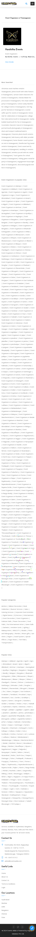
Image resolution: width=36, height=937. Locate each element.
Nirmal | (27, 752)
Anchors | (5, 606)
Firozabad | (23, 694)
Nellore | (21, 752)
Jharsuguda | (6, 719)
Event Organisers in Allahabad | (20, 204)
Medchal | (12, 743)
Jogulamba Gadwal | (25, 719)
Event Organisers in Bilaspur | (12, 244)
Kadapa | (10, 722)
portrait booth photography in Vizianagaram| (17, 128)
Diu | (5, 691)
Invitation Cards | (17, 627)
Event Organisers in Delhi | (11, 262)
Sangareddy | (27, 771)
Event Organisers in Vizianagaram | (14, 569)
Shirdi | (11, 774)
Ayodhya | (6, 670)
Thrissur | (5, 786)
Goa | (12, 697)
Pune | (22, 761)
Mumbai (4, 903)
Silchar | (5, 777)
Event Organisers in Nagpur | (12, 439)
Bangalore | (23, 670)
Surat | (20, 780)
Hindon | (19, 704)
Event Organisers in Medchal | (13, 420)
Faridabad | (14, 694)
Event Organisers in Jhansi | (20, 350)
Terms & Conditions (8, 884)
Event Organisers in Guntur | (18, 302)
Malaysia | (17, 740)
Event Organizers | (23, 618)
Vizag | (24, 795)
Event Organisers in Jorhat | (18, 359)
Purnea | (28, 761)
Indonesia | (23, 707)
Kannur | (5, 725)
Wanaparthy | (17, 798)
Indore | (30, 707)
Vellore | (12, 792)
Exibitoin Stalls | (7, 621)
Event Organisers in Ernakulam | (14, 283)
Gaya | (29, 694)
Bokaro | (30, 679)
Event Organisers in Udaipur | (19, 545)
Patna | (13, 758)
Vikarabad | (6, 795)
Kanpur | (11, 725)
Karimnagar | (19, 725)
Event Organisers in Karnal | (12, 375)
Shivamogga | (19, 774)
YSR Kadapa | (16, 804)
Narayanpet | (6, 752)
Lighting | (26, 627)
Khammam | (14, 728)
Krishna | (13, 734)
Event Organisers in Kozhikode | (17, 393)
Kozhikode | (6, 734)
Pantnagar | (6, 758)
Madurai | (14, 737)
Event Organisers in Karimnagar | (21, 372)
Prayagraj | (6, 761)
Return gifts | (27, 633)
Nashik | (14, 752)
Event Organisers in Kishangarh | (13, 381)
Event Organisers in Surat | (18, 524)
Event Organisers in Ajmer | (11, 201)
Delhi (3, 907)
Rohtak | (6, 771)
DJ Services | (19, 615)
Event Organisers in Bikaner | (23, 241)
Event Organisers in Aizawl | (21, 198)
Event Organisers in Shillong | (21, 502)
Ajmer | (21, 664)
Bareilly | (6, 673)
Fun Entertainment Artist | (16, 624)
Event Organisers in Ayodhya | (22, 213)
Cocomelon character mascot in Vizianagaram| (17, 125)
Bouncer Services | (17, 609)
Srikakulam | (6, 780)
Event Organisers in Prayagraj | (13, 469)
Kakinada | (18, 722)
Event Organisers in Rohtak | (24, 493)
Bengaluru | (21, 673)
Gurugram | (19, 701)
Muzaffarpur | (20, 746)
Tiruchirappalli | (14, 786)
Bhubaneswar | (7, 679)
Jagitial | (27, 710)
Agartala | (20, 661)
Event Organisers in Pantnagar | (13, 460)
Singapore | (18, 777)
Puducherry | (15, 761)
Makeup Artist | (7, 630)
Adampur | (5, 661)
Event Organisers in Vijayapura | (19, 557)
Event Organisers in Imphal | (21, 320)
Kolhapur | (5, 731)
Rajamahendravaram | (26, 764)
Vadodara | (25, 789)
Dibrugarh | (24, 688)
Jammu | (22, 713)
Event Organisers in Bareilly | (19, 222)
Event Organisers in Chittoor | (12, 253)
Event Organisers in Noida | (11, 454)
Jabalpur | (12, 710)
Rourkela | (13, 771)
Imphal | (15, 707)
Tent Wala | (23, 640)
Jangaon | (5, 716)
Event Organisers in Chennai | (21, 250)
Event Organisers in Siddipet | (22, 509)
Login (3, 887)
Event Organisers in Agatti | (19, 192)
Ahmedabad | (8, 664)
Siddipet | (27, 774)
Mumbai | (11, 746)
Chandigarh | (6, 682)
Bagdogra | (14, 670)
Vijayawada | (28, 792)
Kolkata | (12, 731)
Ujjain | (12, 789)
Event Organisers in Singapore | (20, 515)
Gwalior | (5, 704)
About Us (5, 877)
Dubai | (9, 691)
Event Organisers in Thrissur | (22, 536)
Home (4, 873)
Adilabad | (13, 661)
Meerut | (19, 743)
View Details (9, 62)
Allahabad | (6, 667)
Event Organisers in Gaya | (19, 289)
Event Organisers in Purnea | (17, 475)
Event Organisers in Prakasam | (21, 466)
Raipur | (5, 764)
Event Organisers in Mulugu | (21, 426)
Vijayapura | (20, 792)
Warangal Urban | (8, 801)
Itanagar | (5, 710)
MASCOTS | (17, 630)
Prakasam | (29, 758)
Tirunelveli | (24, 786)
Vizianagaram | (7, 798)
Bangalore (5, 910)
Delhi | (21, 685)
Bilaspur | (23, 679)
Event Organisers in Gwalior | (20, 308)
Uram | (18, 789)
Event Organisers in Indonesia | (13, 323)
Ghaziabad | (6, 697)
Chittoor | (21, 682)
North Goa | (21, 755)
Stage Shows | (13, 640)
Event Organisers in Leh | (17, 399)
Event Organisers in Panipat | (22, 457)
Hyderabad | (7, 707)
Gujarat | (5, 701)
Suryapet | (26, 780)
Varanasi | (5, 792)
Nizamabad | (6, 755)
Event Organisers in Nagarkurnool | (22, 436)
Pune (3, 917)
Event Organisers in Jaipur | (17, 335)
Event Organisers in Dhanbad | (20, 265)
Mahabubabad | (23, 737)
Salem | (20, 771)
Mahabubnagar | (7, 740)
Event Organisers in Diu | (18, 274)
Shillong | (5, 774)
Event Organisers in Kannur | (12, 369)
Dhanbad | (5, 688)
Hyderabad (5, 900)
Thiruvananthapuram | (17, 783)
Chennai (4, 914)
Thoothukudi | (29, 783)
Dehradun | (15, 685)
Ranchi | (22, 767)
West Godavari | (20, 801)
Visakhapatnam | (16, 795)
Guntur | (11, 701)
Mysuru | (28, 746)
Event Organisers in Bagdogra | (13, 216)
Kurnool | (20, 734)
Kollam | (19, 731)
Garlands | (7, 627)
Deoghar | (28, 685)
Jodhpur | (14, 719)
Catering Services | (8, 612)
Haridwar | (12, 704)
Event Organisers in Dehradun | (22, 259)
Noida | (14, 755)
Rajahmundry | (13, 764)
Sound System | (20, 636)
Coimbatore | (29, 682)
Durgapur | (16, 691)
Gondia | (18, 697)
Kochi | (30, 728)
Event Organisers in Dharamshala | (14, 268)
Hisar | (25, 704)
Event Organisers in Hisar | (18, 314)
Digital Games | (8, 615)
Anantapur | (21, 667)
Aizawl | (16, 664)
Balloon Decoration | (16, 606)
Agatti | (27, 661)
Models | (24, 630)
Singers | (10, 636)
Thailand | (5, 783)
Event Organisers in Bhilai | (21, 232)
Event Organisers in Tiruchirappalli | (14, 539)
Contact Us (5, 880)
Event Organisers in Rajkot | (23, 487)
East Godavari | (26, 691)
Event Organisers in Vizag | (23, 566)
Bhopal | (31, 676)
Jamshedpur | (29, 713)
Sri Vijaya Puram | (28, 777)
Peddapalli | (20, 758)
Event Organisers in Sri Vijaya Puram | (15, 518)
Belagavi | (13, 673)
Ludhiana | (6, 737)
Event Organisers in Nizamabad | (19, 451)
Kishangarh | (23, 728)
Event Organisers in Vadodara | (14, 551)
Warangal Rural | (28, 798)
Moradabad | (27, 743)
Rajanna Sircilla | (7, 767)
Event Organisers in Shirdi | (11, 506)
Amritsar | (13, 667)
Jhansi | (29, 716)
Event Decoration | (9, 618)
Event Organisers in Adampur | (12, 186)
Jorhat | (4, 722)
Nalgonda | (23, 749)
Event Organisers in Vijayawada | (13, 560)
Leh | (26, 734)
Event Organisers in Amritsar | (12, 207)
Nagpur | (15, 749)
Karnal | (27, 725)
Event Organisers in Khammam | (23, 378)
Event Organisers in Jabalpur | (19, 329)
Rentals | (18, 633)
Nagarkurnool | (7, 749)
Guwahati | (27, 701)
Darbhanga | (6, 685)
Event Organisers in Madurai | (19, 405)
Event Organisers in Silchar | (12, 512)
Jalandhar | (15, 713)
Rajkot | (16, 767)
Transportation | (7, 643)
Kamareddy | (26, 722)
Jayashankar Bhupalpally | (17, 716)
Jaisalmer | (7, 713)
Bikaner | (16, 679)
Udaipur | (6, 789)
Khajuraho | (6, 728)
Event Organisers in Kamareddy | (21, 366)
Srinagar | (14, 780)
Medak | (6, 743)
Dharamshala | (14, 688)
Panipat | (29, 755)
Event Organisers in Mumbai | (12, 429)
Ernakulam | (6, 694)
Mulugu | (5, 746)
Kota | (24, 731)
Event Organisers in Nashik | (13, 445)
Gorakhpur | (25, 697)
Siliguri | (11, 777)
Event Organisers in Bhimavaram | (14, 235)
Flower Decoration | (20, 621)
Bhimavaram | (22, 676)
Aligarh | (27, 664)
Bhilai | (14, 676)
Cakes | (27, 609)
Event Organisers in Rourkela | (12, 496)
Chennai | (14, 682)
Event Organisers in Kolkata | (19, 387)
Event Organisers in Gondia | (16, 296)
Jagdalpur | (20, 710)
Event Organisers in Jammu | (19, 341)
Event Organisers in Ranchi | (12, 490)
